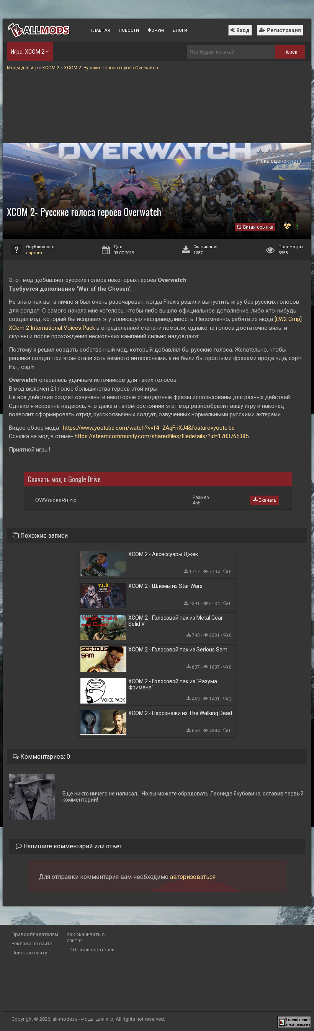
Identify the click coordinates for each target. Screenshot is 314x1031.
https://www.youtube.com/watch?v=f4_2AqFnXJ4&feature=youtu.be (149, 427)
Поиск (290, 52)
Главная (100, 30)
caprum (34, 252)
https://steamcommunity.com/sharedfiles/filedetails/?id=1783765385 (162, 436)
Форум (156, 30)
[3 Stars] (278, 153)
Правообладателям (34, 934)
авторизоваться (193, 876)
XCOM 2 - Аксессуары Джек (163, 554)
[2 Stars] (269, 153)
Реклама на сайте (31, 943)
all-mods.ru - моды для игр (82, 1019)
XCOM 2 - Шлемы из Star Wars (165, 586)
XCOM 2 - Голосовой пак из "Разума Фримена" (172, 684)
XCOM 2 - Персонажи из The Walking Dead (180, 713)
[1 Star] (260, 153)
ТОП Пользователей (90, 949)
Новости (129, 30)
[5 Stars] (295, 153)
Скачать (266, 500)
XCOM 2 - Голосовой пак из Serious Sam (177, 649)
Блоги (180, 30)
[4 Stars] (287, 153)
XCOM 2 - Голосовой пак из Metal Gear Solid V (175, 621)
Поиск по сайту (29, 953)
